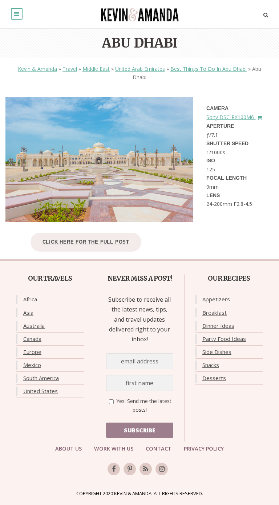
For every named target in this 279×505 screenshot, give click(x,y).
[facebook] (114, 469)
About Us (68, 448)
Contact (158, 448)
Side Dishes (216, 351)
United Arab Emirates (140, 68)
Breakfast (214, 312)
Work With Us (113, 448)
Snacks (210, 364)
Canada (32, 338)
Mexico (32, 364)
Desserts (214, 378)
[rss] (146, 469)
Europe (32, 351)
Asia (28, 312)
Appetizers (216, 299)
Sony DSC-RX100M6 (230, 117)
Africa (30, 299)
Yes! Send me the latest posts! (143, 405)
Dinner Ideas (218, 325)
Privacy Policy (204, 448)
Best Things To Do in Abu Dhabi (208, 68)
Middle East (96, 68)
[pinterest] (130, 469)
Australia (34, 325)
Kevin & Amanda (37, 68)
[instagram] (161, 469)
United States (40, 391)
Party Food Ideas (224, 338)
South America (41, 378)
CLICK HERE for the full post (86, 242)
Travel (69, 68)
